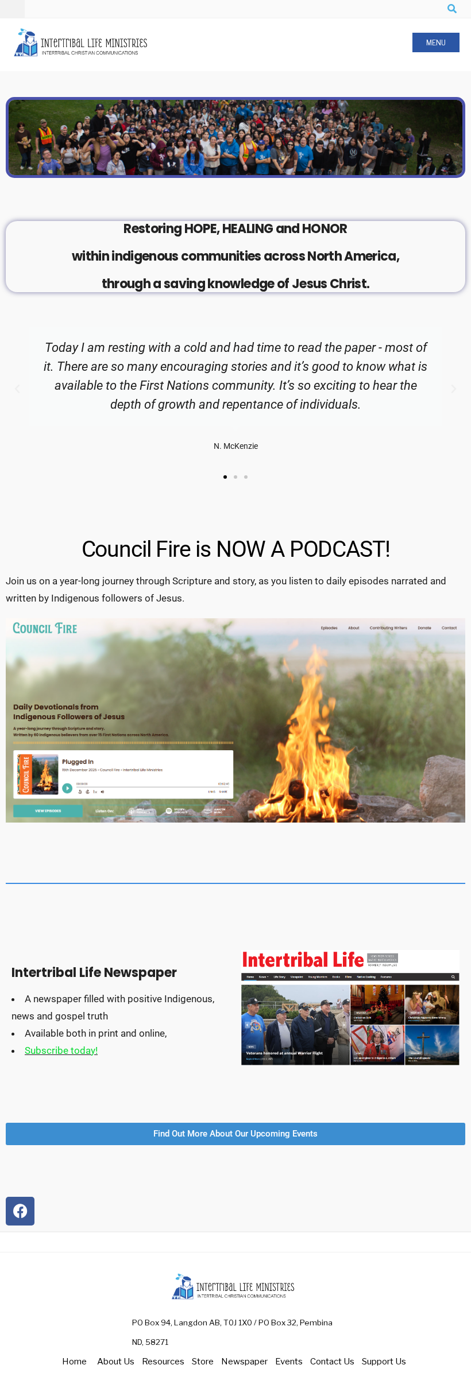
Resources (163, 1361)
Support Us (384, 1361)
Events (289, 1361)
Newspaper (244, 1361)
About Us (115, 1361)
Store (203, 1361)
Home (74, 1361)
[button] (17, 389)
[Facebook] (20, 1211)
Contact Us (332, 1361)
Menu (436, 42)
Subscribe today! (61, 1050)
